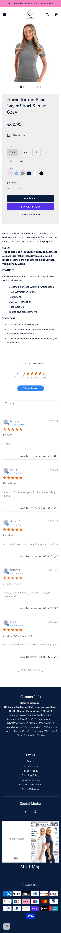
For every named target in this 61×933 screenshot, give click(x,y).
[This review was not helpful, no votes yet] (55, 456)
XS (25, 152)
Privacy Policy (30, 770)
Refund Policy (30, 766)
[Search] (47, 14)
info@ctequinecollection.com (34, 714)
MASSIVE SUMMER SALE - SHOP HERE (30, 3)
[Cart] (56, 14)
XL (21, 160)
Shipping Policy (30, 775)
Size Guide (18, 135)
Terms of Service (30, 779)
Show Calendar (30, 789)
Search (30, 761)
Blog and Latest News (30, 784)
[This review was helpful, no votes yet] (49, 456)
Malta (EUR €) (29, 885)
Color (10, 168)
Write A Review (30, 388)
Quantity (11, 183)
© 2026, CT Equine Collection (18, 925)
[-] (8, 189)
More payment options (31, 214)
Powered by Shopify (45, 925)
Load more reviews (30, 669)
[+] (19, 189)
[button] (21, 87)
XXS (12, 152)
